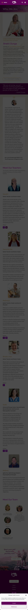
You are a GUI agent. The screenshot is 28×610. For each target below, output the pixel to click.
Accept (14, 603)
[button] (26, 595)
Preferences (14, 606)
